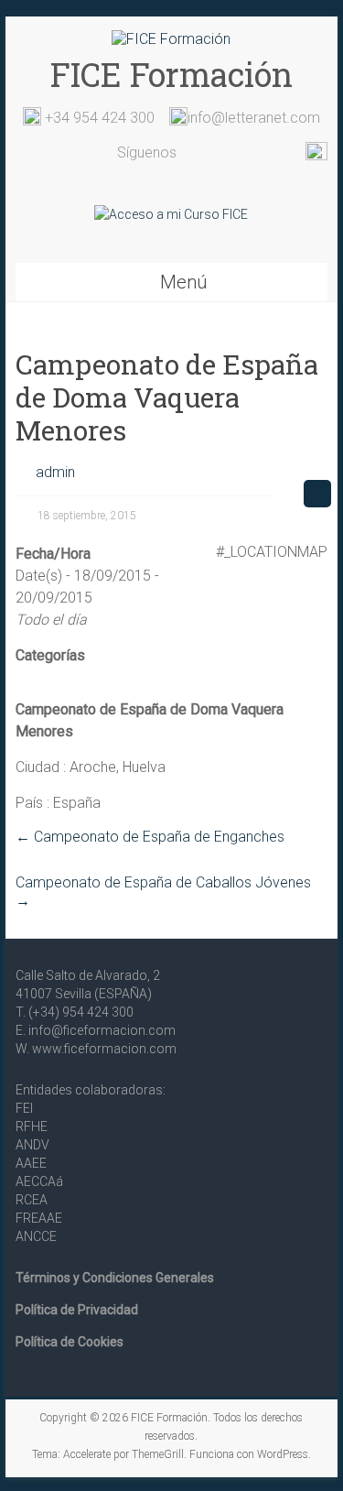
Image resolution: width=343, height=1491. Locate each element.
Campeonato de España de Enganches (150, 836)
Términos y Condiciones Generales (115, 1277)
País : (32, 802)
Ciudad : (41, 767)
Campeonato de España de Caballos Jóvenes (163, 891)
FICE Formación (171, 74)
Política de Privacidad (77, 1309)
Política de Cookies (69, 1341)
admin (55, 472)
